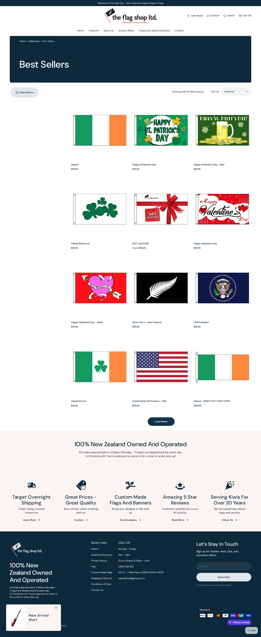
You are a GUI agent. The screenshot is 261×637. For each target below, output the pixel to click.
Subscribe (224, 577)
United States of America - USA (149, 401)
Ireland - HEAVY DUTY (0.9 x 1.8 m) (212, 401)
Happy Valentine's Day (205, 243)
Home (22, 41)
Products (94, 30)
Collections (34, 41)
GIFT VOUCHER (140, 243)
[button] (245, 15)
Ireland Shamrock (80, 243)
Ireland (74, 164)
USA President (201, 322)
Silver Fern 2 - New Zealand (146, 322)
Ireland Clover (78, 401)
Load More (161, 421)
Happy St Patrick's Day (144, 164)
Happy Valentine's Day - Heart (87, 322)
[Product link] (100, 131)
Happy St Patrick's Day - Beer (209, 164)
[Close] (56, 607)
